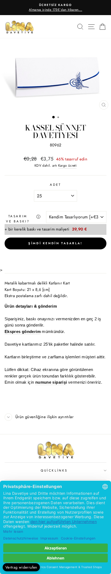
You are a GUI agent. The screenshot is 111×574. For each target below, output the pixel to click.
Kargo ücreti (67, 165)
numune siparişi (51, 382)
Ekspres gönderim (23, 332)
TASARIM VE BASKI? (18, 219)
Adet (55, 184)
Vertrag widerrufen (21, 567)
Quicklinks (54, 470)
